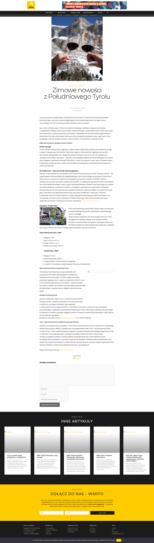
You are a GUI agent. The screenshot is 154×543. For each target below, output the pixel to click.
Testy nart (62, 12)
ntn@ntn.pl (27, 534)
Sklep (100, 12)
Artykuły (49, 12)
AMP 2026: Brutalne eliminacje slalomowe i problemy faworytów (75, 457)
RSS (113, 530)
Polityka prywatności (118, 534)
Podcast (48, 532)
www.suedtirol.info (66, 350)
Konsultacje (75, 12)
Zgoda (119, 540)
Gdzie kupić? (71, 532)
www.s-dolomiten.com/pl (90, 201)
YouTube (59, 15)
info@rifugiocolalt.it (68, 318)
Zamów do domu (73, 528)
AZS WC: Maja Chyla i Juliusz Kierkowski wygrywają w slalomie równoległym (135, 458)
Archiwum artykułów (51, 530)
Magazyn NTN (88, 12)
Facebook (76, 15)
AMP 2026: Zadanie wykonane (104, 456)
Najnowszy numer (73, 530)
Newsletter (93, 15)
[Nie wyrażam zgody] (152, 540)
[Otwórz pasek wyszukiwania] (108, 12)
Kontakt (114, 528)
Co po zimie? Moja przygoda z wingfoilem (16, 456)
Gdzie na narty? (77, 86)
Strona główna (50, 528)
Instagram (84, 15)
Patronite (67, 15)
